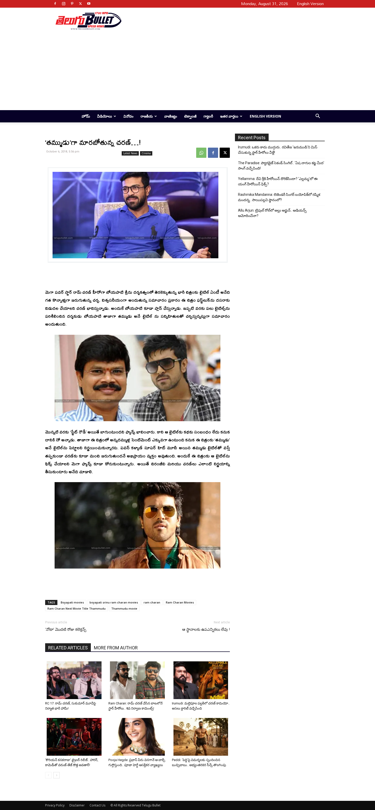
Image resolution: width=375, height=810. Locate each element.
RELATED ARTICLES (68, 647)
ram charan (152, 602)
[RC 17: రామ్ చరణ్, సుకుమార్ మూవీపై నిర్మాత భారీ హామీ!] (75, 680)
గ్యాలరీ (208, 116)
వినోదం (128, 116)
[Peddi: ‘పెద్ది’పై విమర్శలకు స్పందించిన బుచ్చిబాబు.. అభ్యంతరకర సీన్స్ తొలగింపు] (201, 737)
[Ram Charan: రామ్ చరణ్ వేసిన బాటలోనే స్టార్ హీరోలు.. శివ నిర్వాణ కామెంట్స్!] (138, 680)
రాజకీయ (147, 116)
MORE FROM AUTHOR (116, 647)
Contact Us (97, 805)
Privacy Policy (55, 805)
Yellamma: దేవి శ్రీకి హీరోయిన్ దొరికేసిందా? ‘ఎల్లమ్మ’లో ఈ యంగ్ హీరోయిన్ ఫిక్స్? (278, 181)
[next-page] (56, 775)
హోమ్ (86, 116)
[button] (317, 116)
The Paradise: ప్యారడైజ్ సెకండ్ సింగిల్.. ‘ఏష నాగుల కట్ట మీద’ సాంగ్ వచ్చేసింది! (281, 165)
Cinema (146, 153)
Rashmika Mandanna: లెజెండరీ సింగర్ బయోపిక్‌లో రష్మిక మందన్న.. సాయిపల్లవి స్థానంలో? (279, 197)
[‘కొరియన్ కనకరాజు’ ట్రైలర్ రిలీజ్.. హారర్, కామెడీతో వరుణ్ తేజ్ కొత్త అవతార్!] (75, 737)
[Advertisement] (221, 20)
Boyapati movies (72, 602)
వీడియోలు (104, 116)
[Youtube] (89, 3)
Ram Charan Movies (180, 602)
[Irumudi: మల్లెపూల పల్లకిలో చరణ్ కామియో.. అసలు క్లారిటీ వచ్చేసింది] (201, 680)
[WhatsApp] (201, 153)
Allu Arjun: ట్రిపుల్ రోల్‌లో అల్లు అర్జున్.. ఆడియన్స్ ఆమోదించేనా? (272, 213)
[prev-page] (48, 775)
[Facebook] (55, 3)
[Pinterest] (72, 3)
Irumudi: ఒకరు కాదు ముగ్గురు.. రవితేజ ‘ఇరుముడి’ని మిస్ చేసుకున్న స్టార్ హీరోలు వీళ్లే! (277, 150)
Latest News (130, 153)
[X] (80, 3)
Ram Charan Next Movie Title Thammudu (76, 608)
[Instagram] (63, 3)
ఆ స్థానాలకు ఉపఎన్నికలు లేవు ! (206, 629)
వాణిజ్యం (170, 116)
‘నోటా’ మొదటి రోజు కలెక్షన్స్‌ (65, 629)
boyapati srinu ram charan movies (114, 602)
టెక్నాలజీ (190, 116)
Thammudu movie (124, 608)
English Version (265, 116)
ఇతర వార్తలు (229, 116)
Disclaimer (77, 805)
